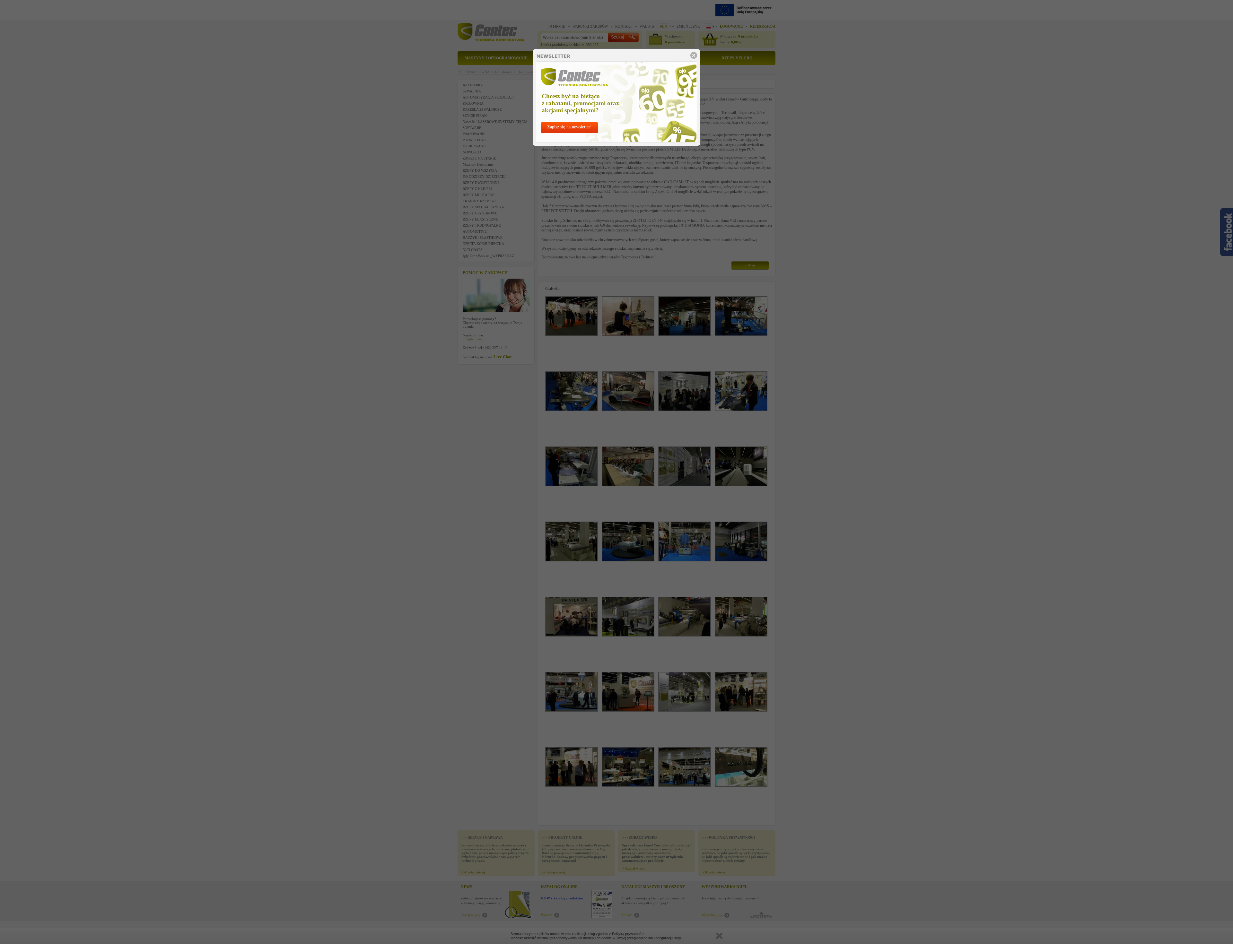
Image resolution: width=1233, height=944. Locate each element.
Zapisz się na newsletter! (569, 127)
